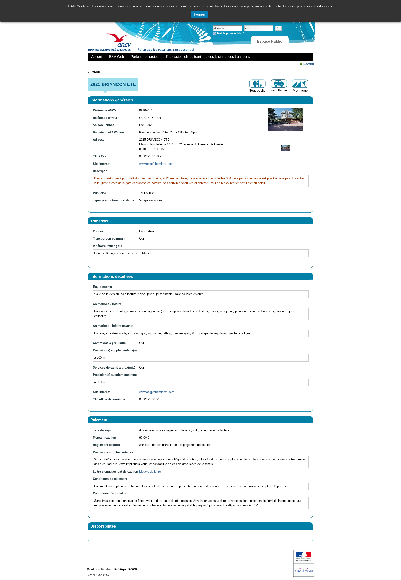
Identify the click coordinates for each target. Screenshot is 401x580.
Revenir (308, 64)
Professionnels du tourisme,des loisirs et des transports (208, 56)
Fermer (199, 14)
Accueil (96, 56)
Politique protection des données (307, 6)
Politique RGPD (125, 569)
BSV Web (116, 56)
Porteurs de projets (145, 56)
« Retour (94, 72)
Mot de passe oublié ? (230, 33)
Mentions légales (99, 569)
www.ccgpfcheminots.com (156, 163)
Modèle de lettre (150, 471)
